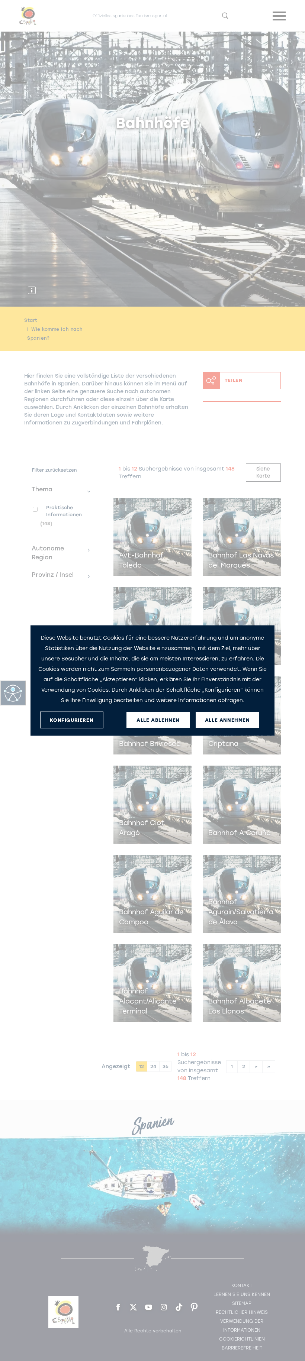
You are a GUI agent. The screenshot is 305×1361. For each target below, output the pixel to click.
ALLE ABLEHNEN (158, 719)
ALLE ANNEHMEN (227, 719)
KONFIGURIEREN (71, 719)
